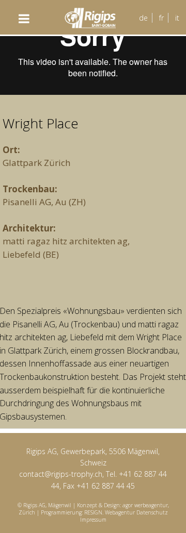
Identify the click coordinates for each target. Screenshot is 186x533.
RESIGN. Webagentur (110, 512)
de (143, 18)
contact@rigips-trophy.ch (60, 474)
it (177, 18)
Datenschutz (152, 512)
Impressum (93, 519)
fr (161, 18)
